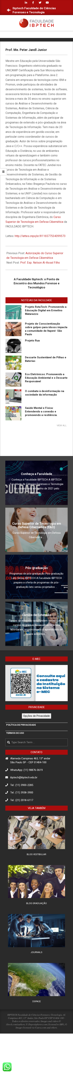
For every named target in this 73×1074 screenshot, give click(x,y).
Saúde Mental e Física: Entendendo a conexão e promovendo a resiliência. (41, 411)
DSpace (36, 1001)
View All (62, 425)
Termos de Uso (15, 733)
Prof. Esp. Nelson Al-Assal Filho (40, 262)
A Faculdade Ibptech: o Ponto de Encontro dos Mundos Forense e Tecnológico (37, 283)
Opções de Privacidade (36, 715)
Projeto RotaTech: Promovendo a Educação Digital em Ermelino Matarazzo (45, 310)
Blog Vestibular (36, 854)
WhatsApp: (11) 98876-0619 (26, 770)
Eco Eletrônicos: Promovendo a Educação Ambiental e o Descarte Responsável (46, 378)
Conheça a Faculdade (36, 474)
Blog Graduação (36, 903)
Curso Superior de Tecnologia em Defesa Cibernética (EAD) (36, 525)
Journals (36, 952)
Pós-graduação (36, 568)
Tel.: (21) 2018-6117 (21, 800)
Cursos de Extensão (36, 615)
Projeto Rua (32, 340)
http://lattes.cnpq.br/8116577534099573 (40, 236)
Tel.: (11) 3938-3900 (21, 792)
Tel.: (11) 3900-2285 (21, 785)
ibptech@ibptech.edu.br (23, 777)
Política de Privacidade (21, 725)
